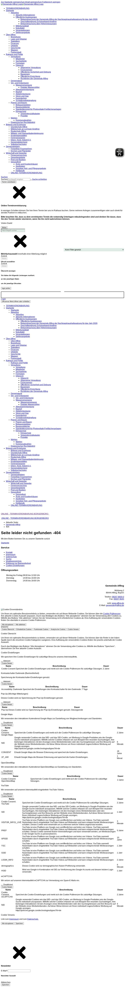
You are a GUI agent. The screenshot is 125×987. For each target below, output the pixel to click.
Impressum (14, 919)
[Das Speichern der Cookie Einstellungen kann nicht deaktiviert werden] (2, 661)
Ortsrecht (24, 378)
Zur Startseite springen (11, 2)
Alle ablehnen (20, 625)
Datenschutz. (33, 919)
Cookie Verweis (73, 629)
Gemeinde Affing (13, 525)
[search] (19, 179)
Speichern (19, 923)
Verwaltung (20, 367)
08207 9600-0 (118, 597)
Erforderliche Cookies (24, 629)
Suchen (4, 179)
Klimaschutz (26, 433)
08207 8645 (119, 599)
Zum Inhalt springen (29, 2)
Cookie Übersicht (8, 629)
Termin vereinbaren (8, 182)
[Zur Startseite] (22, 4)
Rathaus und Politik (19, 363)
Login (3, 299)
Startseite (15, 310)
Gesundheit (21, 494)
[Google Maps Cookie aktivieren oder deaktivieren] (2, 723)
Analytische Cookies (58, 629)
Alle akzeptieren (7, 625)
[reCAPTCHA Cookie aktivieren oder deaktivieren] (2, 885)
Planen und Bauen (24, 422)
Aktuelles (20, 314)
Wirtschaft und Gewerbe (21, 483)
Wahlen (19, 442)
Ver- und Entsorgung (24, 398)
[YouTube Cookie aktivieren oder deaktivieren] (2, 794)
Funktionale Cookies (41, 629)
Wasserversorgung (29, 402)
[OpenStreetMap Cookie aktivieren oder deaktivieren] (2, 771)
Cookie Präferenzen (111, 614)
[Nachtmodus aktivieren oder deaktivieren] (62, 293)
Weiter (4, 227)
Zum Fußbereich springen (49, 2)
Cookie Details (7, 663)
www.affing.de (118, 603)
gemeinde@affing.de (115, 605)
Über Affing (15, 341)
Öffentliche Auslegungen (31, 321)
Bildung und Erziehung (21, 450)
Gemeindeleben (18, 475)
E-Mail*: (4, 971)
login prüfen (6, 288)
